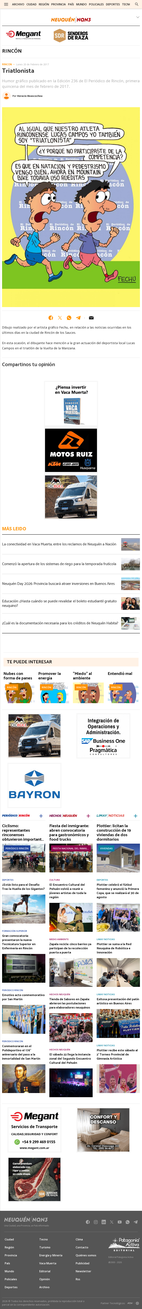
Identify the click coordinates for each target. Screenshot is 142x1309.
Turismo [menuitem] (44, 1247)
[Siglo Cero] (137, 1302)
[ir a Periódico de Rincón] (16, 816)
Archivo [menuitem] (18, 4)
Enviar (91, 317)
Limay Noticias (106, 939)
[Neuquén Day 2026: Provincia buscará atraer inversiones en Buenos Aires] (130, 578)
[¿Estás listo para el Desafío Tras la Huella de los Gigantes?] (23, 895)
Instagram (96, 1223)
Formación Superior (14, 931)
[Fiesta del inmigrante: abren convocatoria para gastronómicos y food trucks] (71, 844)
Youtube (119, 1223)
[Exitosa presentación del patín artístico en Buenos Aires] (118, 1010)
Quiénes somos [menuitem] (86, 1255)
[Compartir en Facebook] (50, 317)
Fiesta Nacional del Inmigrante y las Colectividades (72, 848)
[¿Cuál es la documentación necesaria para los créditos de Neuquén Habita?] (130, 618)
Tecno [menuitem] (126, 4)
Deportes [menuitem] (113, 4)
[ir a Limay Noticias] (110, 816)
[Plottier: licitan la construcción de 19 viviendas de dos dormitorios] (118, 844)
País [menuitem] (71, 4)
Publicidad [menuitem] (82, 1263)
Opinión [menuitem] (44, 1279)
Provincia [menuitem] (58, 4)
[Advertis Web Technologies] (130, 1302)
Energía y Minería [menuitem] (50, 1255)
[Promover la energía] (53, 683)
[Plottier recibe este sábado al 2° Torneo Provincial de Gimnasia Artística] (118, 1065)
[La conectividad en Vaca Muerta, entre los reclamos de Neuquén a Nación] (130, 539)
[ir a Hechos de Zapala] (63, 816)
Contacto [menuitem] (82, 1247)
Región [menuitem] (44, 4)
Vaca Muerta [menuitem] (47, 1263)
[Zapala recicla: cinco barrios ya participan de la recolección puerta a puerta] (71, 959)
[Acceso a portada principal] (71, 20)
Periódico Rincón (17, 848)
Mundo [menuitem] (81, 4)
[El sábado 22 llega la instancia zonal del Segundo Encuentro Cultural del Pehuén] (71, 1069)
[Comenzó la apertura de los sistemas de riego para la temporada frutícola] (130, 558)
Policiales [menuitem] (96, 4)
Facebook (88, 1223)
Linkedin (103, 1223)
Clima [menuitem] (79, 1239)
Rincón (7, 64)
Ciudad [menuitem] (31, 4)
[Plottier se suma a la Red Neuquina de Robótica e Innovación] (118, 959)
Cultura (54, 880)
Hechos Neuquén (59, 994)
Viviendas (106, 848)
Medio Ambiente (59, 939)
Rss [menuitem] (78, 1279)
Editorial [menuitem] (44, 1271)
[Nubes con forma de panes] (18, 683)
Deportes (8, 880)
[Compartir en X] (60, 317)
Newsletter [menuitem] (83, 1271)
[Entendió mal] (123, 683)
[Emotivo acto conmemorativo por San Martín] (23, 1005)
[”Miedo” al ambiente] (88, 683)
